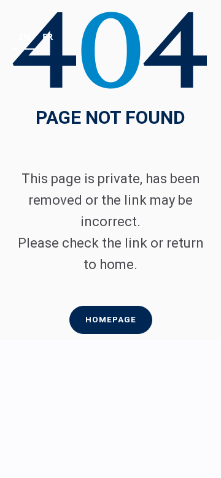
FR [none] (47, 36)
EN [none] (24, 36)
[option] (47, 38)
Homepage (110, 319)
